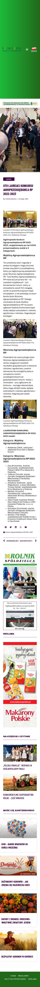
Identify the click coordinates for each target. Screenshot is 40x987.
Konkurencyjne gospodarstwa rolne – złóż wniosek (18, 796)
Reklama (32, 979)
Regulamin (23, 976)
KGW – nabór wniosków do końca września (14, 846)
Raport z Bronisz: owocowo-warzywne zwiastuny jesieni (15, 920)
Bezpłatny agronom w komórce (17, 956)
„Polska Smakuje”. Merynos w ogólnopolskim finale (17, 767)
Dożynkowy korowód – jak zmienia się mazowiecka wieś (15, 883)
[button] (27, 49)
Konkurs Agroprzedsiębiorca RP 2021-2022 (19, 532)
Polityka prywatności (15, 979)
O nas (13, 976)
